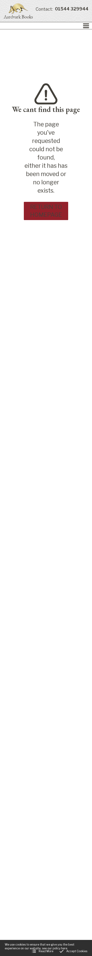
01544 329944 (62, 9)
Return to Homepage (46, 211)
